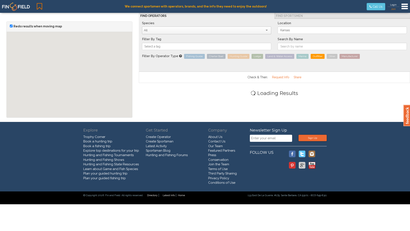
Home (181, 195)
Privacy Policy (218, 178)
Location (284, 23)
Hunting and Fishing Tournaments (108, 155)
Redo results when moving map (37, 26)
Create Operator (158, 137)
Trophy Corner (94, 137)
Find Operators (153, 16)
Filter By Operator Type (160, 56)
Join (393, 8)
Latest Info (169, 195)
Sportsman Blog (158, 151)
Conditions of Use (221, 183)
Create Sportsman (159, 141)
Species (148, 23)
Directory (152, 195)
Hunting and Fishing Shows (103, 160)
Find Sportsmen (289, 16)
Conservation (218, 160)
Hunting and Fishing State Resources (111, 164)
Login (393, 4)
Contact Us (216, 141)
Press (212, 155)
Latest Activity (156, 146)
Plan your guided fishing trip (104, 178)
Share (297, 77)
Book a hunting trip (97, 141)
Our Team (215, 146)
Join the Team (218, 164)
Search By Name (290, 39)
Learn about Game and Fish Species (110, 169)
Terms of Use (218, 169)
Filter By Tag (151, 39)
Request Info (280, 77)
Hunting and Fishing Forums (167, 155)
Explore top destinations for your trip (111, 151)
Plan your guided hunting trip (105, 173)
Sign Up (312, 137)
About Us (215, 137)
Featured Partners (221, 151)
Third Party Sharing (222, 173)
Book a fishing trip (97, 146)
